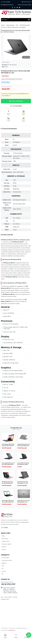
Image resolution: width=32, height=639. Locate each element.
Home (3, 25)
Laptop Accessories (7, 560)
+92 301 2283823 (6, 1)
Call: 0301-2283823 (17, 106)
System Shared (17, 209)
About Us (4, 546)
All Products (5, 538)
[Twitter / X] (4, 527)
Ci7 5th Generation (18, 153)
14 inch (15, 169)
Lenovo (4, 571)
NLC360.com (11, 630)
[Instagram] (3, 527)
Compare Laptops (6, 544)
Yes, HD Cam (16, 224)
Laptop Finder (5, 541)
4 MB (14, 161)
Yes (14, 221)
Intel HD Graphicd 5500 (19, 203)
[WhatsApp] (7, 527)
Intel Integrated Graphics (19, 199)
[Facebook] (1, 527)
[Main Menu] (29, 19)
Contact (4, 549)
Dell (3, 565)
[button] (27, 634)
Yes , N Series (16, 218)
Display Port (16, 226)
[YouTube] (6, 527)
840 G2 (15, 145)
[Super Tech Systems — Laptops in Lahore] (6, 516)
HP (17, 25)
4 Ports (15, 229)
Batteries (4, 563)
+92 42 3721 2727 (27, 1)
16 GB (14, 186)
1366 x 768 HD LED (18, 172)
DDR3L (15, 183)
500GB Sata (16, 189)
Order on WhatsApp (17, 101)
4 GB (14, 180)
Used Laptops (10, 25)
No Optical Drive (17, 192)
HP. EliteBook (16, 142)
